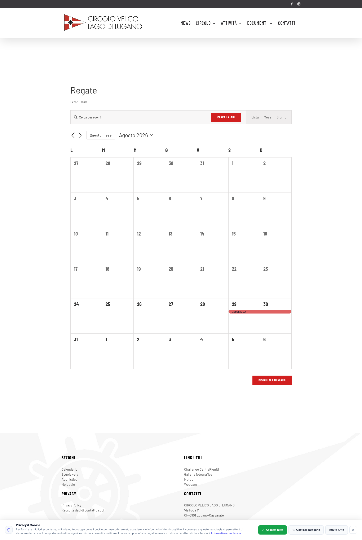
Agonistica (69, 479)
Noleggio (68, 484)
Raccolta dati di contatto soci (83, 510)
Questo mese (101, 135)
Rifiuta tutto (336, 529)
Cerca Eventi (226, 117)
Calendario (70, 469)
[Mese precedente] (72, 135)
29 (234, 304)
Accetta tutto (274, 529)
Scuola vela (70, 474)
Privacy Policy (71, 505)
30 (265, 304)
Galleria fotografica (198, 474)
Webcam (190, 484)
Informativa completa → (226, 533)
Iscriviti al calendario (272, 380)
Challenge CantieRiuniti (201, 469)
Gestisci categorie (308, 529)
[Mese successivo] (80, 135)
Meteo (188, 479)
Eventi (74, 102)
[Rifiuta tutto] (353, 530)
